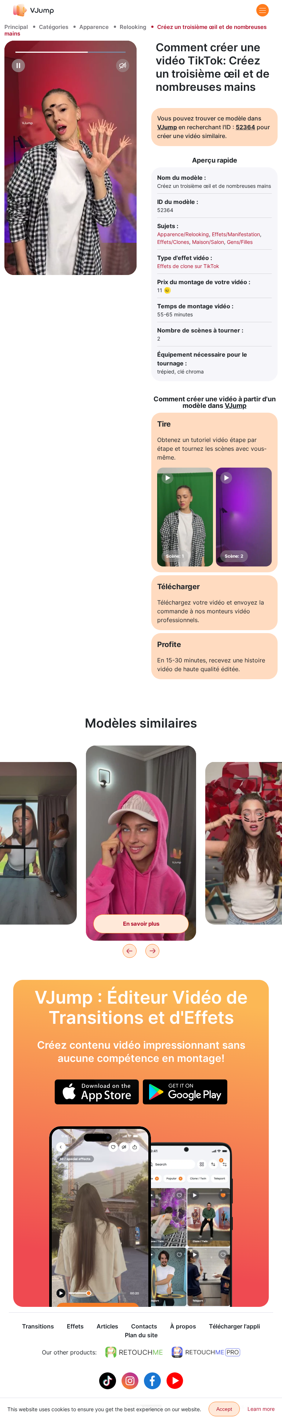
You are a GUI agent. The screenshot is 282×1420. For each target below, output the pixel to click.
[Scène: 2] (244, 517)
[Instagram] (131, 1380)
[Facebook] (153, 1380)
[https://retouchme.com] (134, 1352)
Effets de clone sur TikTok (188, 266)
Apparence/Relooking (183, 234)
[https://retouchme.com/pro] (206, 1352)
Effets (75, 1326)
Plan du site (141, 1335)
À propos (183, 1326)
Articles (107, 1326)
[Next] (152, 951)
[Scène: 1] (185, 517)
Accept (224, 1409)
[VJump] (33, 10)
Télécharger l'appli (234, 1326)
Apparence (94, 26)
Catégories (53, 26)
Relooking (133, 26)
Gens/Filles (240, 242)
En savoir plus (141, 923)
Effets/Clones (173, 242)
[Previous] (130, 951)
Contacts (144, 1326)
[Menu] (262, 10)
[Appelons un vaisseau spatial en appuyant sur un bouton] (100, 1216)
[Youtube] (174, 1380)
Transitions (38, 1326)
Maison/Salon (208, 242)
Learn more (261, 1409)
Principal (16, 26)
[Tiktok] (108, 1380)
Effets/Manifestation (236, 234)
